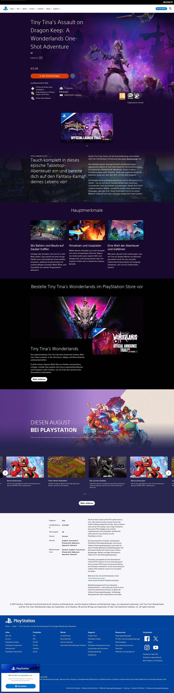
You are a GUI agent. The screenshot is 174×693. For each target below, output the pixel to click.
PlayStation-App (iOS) (150, 654)
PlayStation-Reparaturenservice (99, 645)
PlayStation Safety (94, 639)
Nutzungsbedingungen (123, 636)
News (48, 9)
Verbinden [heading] (147, 632)
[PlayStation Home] (5, 8)
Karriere (8, 639)
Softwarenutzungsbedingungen (157, 688)
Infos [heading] (7, 632)
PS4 (34, 639)
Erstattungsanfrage (94, 652)
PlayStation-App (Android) (152, 657)
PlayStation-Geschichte (13, 652)
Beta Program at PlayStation (153, 660)
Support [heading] (91, 632)
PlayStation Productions (13, 645)
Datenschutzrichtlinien (90, 688)
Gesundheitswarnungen (96, 578)
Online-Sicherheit (66, 642)
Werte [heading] (63, 632)
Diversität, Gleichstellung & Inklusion (73, 645)
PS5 (18, 9)
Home (7, 626)
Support (56, 9)
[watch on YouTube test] (106, 139)
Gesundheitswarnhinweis (124, 645)
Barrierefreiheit (65, 639)
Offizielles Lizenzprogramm (125, 652)
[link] (25, 473)
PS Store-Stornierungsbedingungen (127, 639)
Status (90, 642)
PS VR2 (35, 642)
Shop (12, 9)
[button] (87, 127)
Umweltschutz (65, 636)
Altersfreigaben (120, 642)
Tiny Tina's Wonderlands (127, 159)
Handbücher (92, 655)
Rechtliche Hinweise (73, 688)
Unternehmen (10, 648)
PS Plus (32, 9)
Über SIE (8, 636)
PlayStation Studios (12, 642)
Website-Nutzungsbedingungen (111, 688)
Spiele (24, 9)
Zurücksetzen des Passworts (98, 648)
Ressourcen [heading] (120, 632)
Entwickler (119, 648)
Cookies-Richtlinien (138, 688)
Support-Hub (92, 636)
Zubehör (40, 9)
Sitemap (127, 688)
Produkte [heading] (37, 632)
